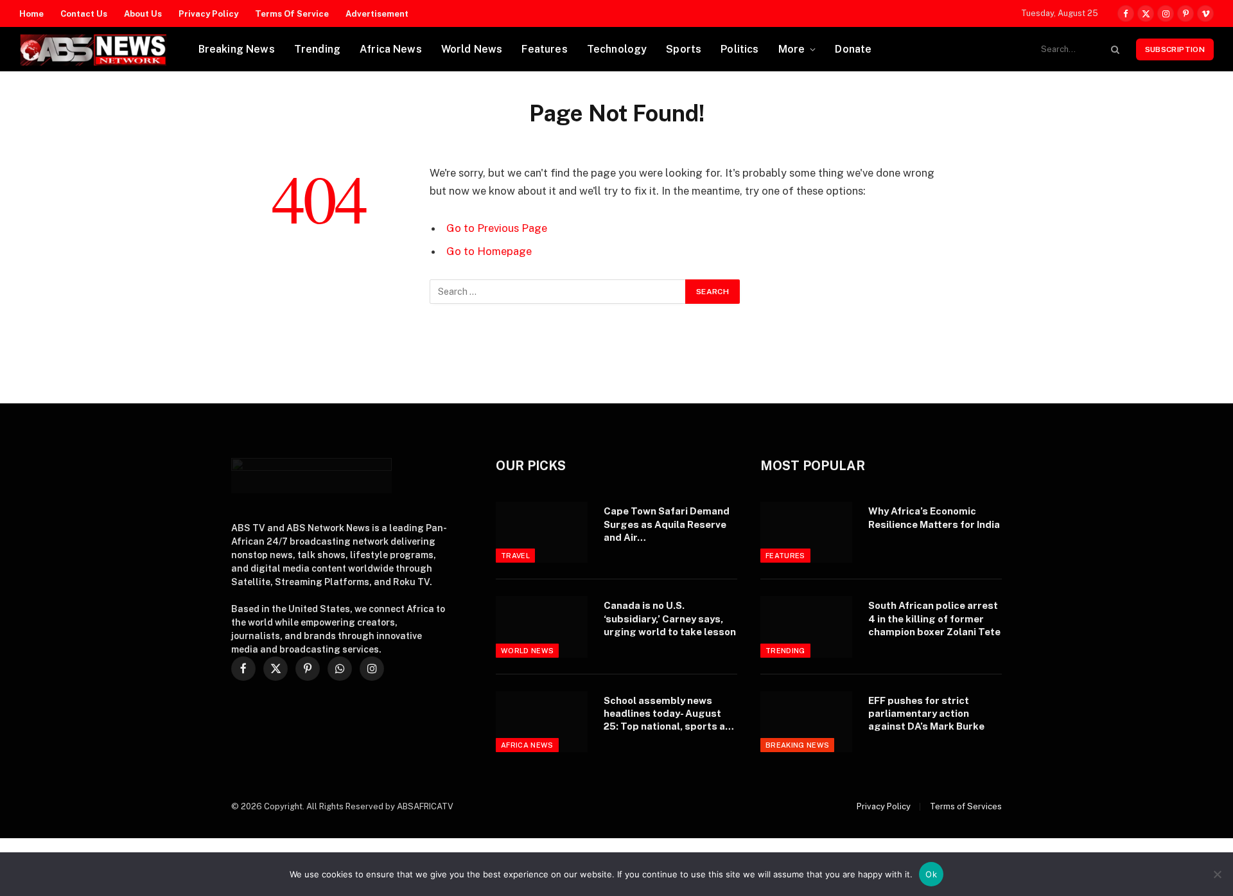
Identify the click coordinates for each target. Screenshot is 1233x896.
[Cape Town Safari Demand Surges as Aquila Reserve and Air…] (542, 532)
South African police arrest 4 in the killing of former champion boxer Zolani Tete (934, 618)
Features (544, 49)
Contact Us (83, 14)
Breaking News (236, 49)
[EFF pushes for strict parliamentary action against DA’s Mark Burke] (806, 721)
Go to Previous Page (496, 228)
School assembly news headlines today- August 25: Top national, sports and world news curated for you (670, 714)
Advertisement (376, 14)
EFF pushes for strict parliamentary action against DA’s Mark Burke (926, 713)
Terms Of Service (292, 14)
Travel (515, 555)
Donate (853, 49)
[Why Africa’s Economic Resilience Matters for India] (806, 532)
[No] (1217, 874)
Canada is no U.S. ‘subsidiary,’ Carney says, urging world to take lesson (670, 618)
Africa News (391, 49)
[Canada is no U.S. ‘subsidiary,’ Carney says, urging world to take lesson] (542, 626)
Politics (739, 49)
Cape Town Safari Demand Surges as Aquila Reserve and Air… (667, 524)
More (791, 49)
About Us (143, 14)
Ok (931, 874)
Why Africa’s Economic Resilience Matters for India (934, 517)
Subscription (1175, 49)
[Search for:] (558, 291)
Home (31, 14)
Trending (317, 49)
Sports (683, 49)
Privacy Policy (208, 14)
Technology (617, 49)
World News (472, 49)
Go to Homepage (489, 251)
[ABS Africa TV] (92, 49)
